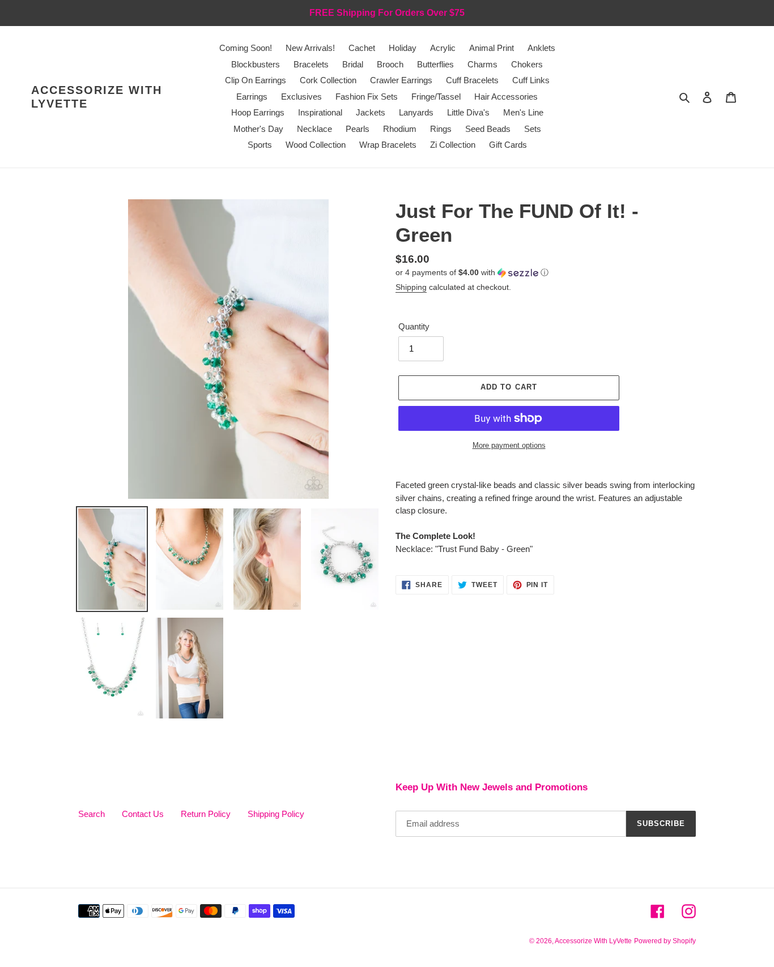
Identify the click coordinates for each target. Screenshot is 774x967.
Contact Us (143, 814)
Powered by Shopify (665, 941)
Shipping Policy (276, 814)
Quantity (413, 326)
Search (91, 814)
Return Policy (206, 814)
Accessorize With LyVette (96, 97)
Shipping (411, 287)
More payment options (509, 445)
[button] (471, 272)
